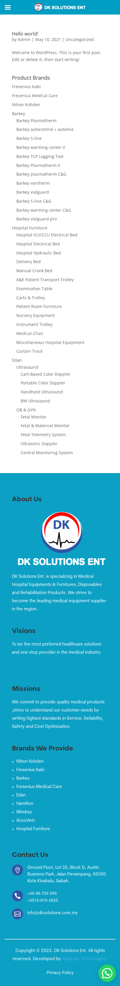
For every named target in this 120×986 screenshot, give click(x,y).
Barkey (18, 113)
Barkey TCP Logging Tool (39, 156)
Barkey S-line (29, 138)
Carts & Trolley (30, 297)
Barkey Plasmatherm (36, 120)
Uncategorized (80, 39)
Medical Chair (29, 333)
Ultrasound (27, 367)
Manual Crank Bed (34, 270)
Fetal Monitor (34, 417)
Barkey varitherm (33, 183)
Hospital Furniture (29, 228)
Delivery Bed (28, 261)
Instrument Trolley (34, 324)
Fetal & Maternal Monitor (45, 425)
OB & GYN (26, 410)
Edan (17, 360)
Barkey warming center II (40, 147)
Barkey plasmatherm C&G (41, 174)
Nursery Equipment (35, 315)
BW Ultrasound (35, 401)
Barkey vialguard (32, 192)
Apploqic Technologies (84, 959)
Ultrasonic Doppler (39, 443)
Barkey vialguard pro (36, 219)
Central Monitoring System (47, 452)
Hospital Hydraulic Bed (38, 253)
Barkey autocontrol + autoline (45, 129)
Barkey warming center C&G (43, 210)
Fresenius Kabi (26, 86)
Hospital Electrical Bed (38, 244)
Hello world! (25, 34)
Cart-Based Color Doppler (45, 374)
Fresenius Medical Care (35, 95)
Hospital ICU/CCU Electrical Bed (46, 235)
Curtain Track (29, 351)
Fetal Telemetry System (43, 434)
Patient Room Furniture (39, 306)
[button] (107, 973)
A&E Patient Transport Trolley (45, 279)
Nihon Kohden (26, 104)
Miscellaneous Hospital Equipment (50, 342)
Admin (24, 39)
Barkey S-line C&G (33, 201)
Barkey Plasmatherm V (38, 165)
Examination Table (34, 288)
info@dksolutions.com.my (52, 913)
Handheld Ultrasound (42, 392)
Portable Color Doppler (43, 383)
